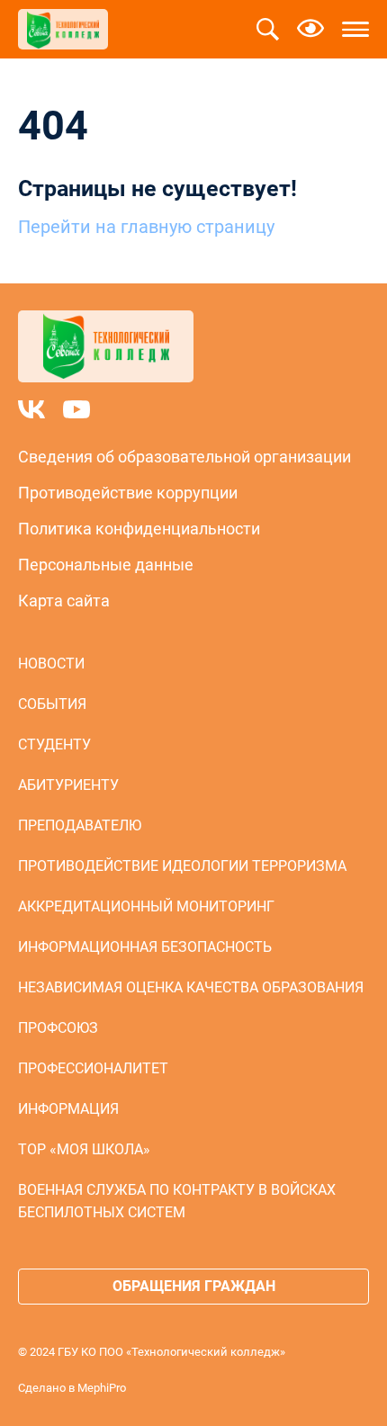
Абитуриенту (68, 785)
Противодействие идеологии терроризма (182, 865)
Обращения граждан (193, 1286)
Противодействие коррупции (128, 492)
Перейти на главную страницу (146, 227)
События (52, 704)
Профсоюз (58, 1027)
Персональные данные (106, 564)
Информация (68, 1108)
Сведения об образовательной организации (184, 456)
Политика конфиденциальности (139, 528)
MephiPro (101, 1388)
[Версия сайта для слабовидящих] (310, 29)
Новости (51, 663)
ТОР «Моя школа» (84, 1149)
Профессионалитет (93, 1068)
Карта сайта (64, 600)
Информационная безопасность (145, 946)
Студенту (54, 744)
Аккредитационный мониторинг (146, 906)
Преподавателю (79, 825)
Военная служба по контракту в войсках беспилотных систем (177, 1201)
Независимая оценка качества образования (191, 987)
